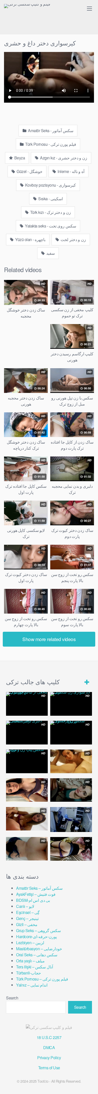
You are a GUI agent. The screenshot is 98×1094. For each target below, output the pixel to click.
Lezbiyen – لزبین (30, 942)
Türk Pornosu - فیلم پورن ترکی (50, 144)
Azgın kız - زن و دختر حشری (63, 158)
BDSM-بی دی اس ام (33, 900)
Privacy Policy (49, 1057)
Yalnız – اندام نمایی (31, 985)
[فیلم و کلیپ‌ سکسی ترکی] (27, 6)
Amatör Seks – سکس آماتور (39, 888)
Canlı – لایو (25, 906)
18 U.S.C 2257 (49, 1037)
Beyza (19, 158)
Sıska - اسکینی (50, 198)
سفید (50, 253)
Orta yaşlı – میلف (30, 961)
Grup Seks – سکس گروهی (38, 930)
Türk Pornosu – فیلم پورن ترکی (42, 979)
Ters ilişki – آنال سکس (34, 967)
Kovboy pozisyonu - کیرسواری (50, 185)
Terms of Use (49, 1068)
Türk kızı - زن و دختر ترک (50, 212)
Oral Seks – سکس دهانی (36, 955)
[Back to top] (89, 1083)
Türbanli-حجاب (28, 973)
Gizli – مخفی (26, 924)
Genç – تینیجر (27, 918)
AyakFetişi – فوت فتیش (36, 894)
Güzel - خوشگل (29, 171)
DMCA (49, 1047)
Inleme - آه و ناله (70, 171)
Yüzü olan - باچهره (30, 239)
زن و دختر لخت (73, 239)
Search (12, 998)
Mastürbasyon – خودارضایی (39, 949)
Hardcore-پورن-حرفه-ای (36, 936)
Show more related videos (49, 639)
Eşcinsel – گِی (28, 912)
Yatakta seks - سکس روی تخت (50, 226)
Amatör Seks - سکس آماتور (50, 130)
